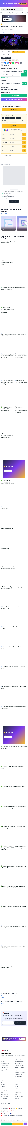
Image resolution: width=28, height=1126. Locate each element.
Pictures (3, 1084)
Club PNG (17, 32)
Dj (10, 23)
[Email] (18, 63)
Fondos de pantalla (12, 1111)
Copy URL (24, 83)
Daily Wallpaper (4, 1069)
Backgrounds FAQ (5, 1096)
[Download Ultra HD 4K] (24, 142)
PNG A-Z (16, 1088)
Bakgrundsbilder (6, 1110)
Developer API (18, 1098)
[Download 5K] (24, 146)
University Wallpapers (19, 1065)
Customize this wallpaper (14, 99)
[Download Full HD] (24, 138)
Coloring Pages (4, 1090)
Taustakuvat (19, 1115)
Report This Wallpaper (6, 164)
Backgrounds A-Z (18, 1082)
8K (17, 89)
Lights (4, 32)
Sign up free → (20, 1022)
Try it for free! (14, 109)
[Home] (1, 24)
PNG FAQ (3, 1101)
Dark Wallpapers (18, 1076)
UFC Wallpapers (18, 1063)
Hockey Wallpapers (19, 1074)
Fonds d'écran (15, 1113)
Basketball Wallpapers (19, 1061)
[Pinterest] (10, 63)
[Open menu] (25, 9)
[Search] (21, 9)
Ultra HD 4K (10, 89)
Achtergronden (6, 1113)
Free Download (15, 95)
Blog (16, 1094)
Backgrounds (4, 1082)
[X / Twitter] (8, 63)
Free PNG (3, 1088)
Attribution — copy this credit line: (9, 68)
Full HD (5, 89)
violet (16, 1003)
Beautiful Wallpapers (19, 1067)
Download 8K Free (18, 1123)
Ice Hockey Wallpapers (19, 1070)
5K (14, 89)
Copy (25, 71)
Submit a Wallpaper (19, 1096)
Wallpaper (20, 1108)
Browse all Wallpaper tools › (7, 213)
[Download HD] (24, 134)
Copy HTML (24, 74)
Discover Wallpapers (5, 1063)
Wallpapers (6, 23)
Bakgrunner (12, 1115)
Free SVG (3, 1086)
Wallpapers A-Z (18, 1080)
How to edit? (12, 160)
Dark (13, 32)
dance (2, 1003)
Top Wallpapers (4, 1067)
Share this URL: (4, 80)
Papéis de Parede (16, 1110)
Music (7, 32)
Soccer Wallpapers (19, 1069)
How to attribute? (4, 77)
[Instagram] (16, 63)
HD (2, 89)
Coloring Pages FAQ (5, 1103)
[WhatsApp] (13, 63)
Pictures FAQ (4, 1098)
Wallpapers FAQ (4, 1094)
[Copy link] (21, 63)
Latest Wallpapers (5, 1065)
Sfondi (4, 1111)
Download (14, 126)
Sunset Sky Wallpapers (20, 1072)
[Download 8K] (24, 150)
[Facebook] (5, 63)
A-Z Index (3, 1059)
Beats (16, 995)
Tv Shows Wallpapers (19, 1059)
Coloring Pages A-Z (19, 1090)
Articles (2, 1070)
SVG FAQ (3, 1100)
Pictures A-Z (17, 1084)
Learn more (8, 1022)
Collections (3, 1061)
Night (10, 32)
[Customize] (25, 1124)
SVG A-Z (16, 1086)
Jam (2, 1005)
